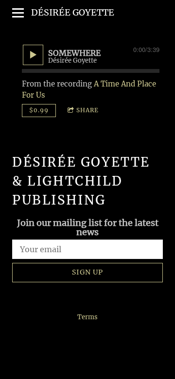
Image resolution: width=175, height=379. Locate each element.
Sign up (87, 272)
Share (87, 110)
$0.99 (39, 110)
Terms (87, 317)
